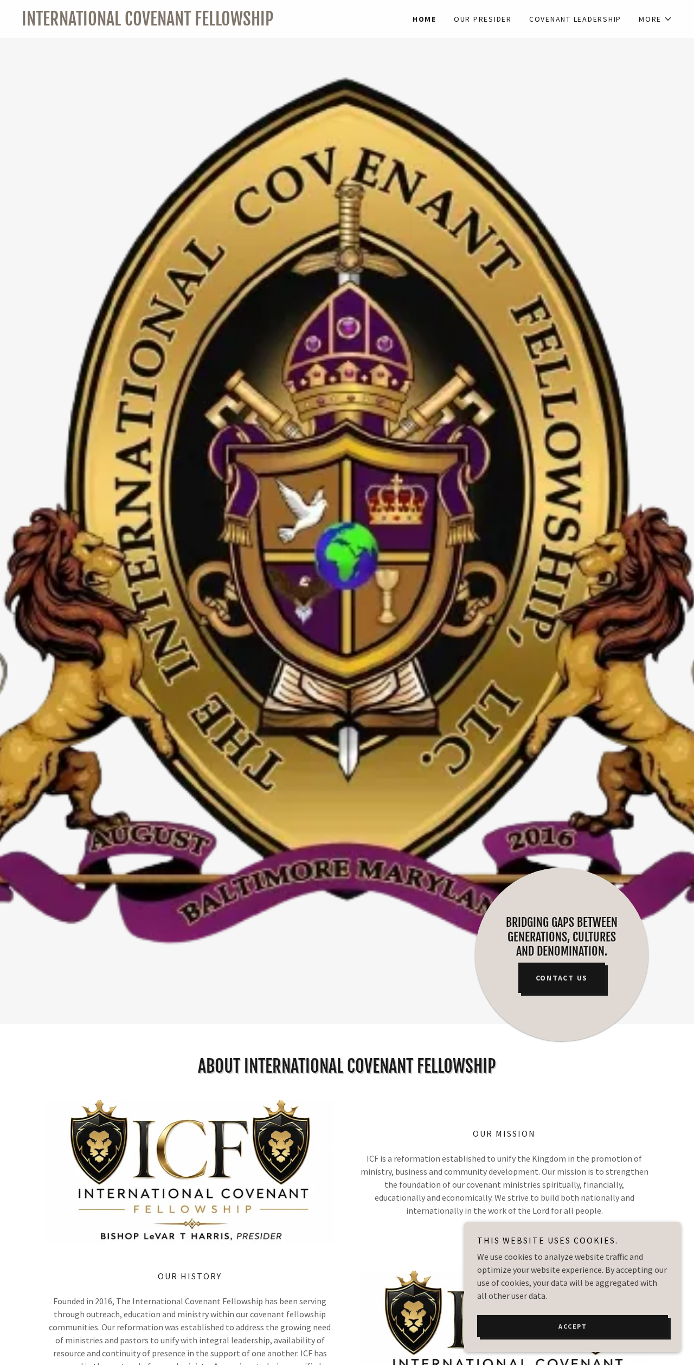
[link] (184, 22)
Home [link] (424, 19)
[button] (655, 18)
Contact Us (562, 978)
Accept (572, 1326)
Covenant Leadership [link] (575, 19)
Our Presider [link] (483, 19)
